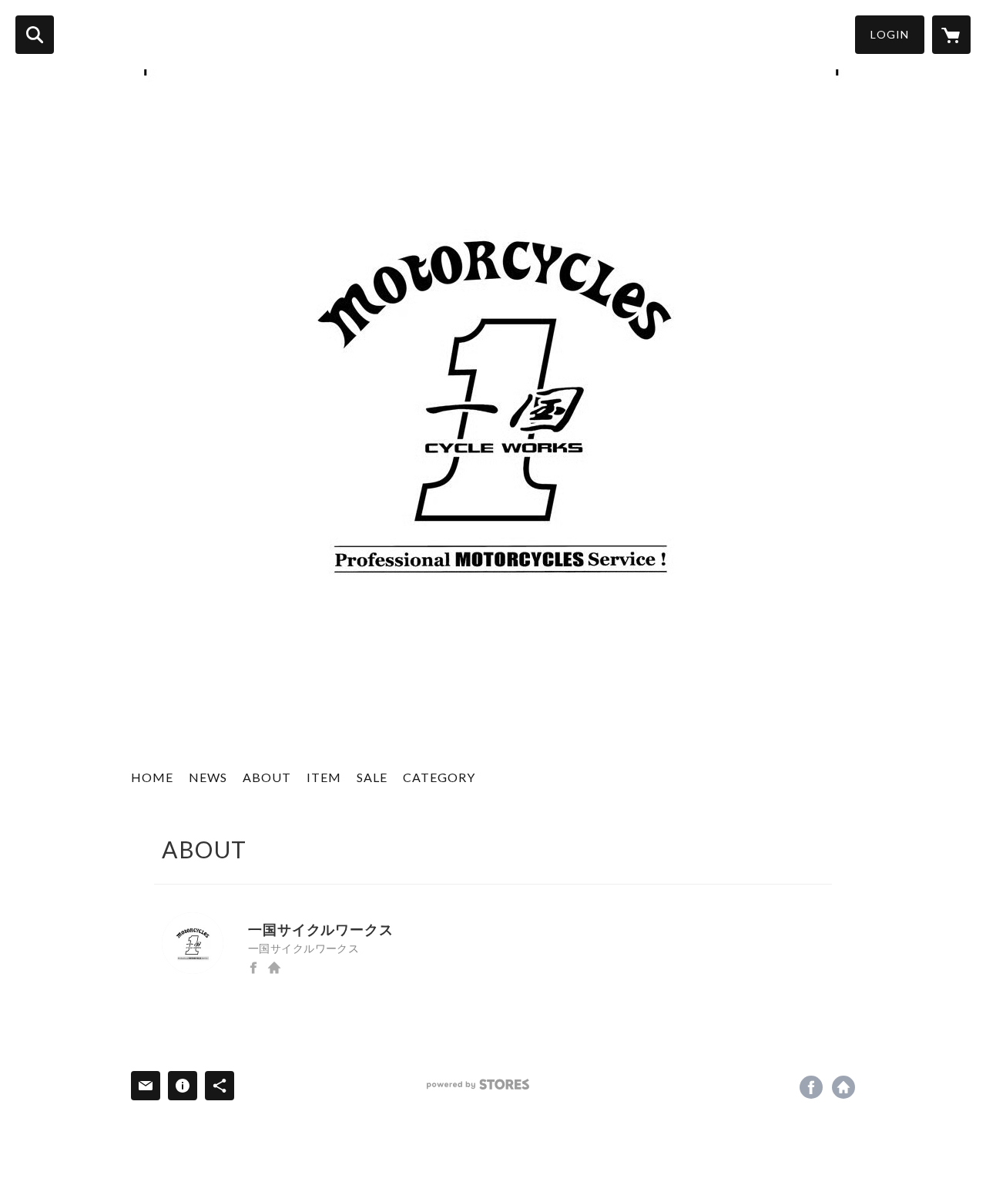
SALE (372, 777)
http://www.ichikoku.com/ (274, 968)
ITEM (324, 777)
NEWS (208, 777)
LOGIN (889, 34)
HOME (152, 777)
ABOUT (267, 777)
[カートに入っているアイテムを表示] (951, 34)
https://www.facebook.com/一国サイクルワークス (253, 968)
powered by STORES (478, 1084)
